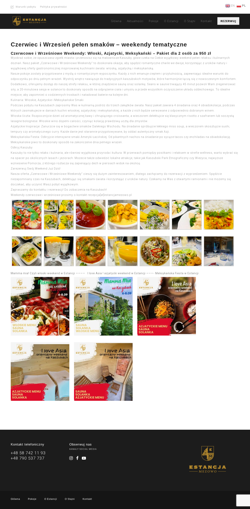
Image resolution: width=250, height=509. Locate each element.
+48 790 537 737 (28, 458)
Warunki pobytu (26, 6)
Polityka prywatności (53, 6)
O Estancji (171, 21)
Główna (116, 21)
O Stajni (189, 21)
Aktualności (135, 21)
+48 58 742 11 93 (28, 453)
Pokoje (154, 21)
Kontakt (206, 21)
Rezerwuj (228, 21)
